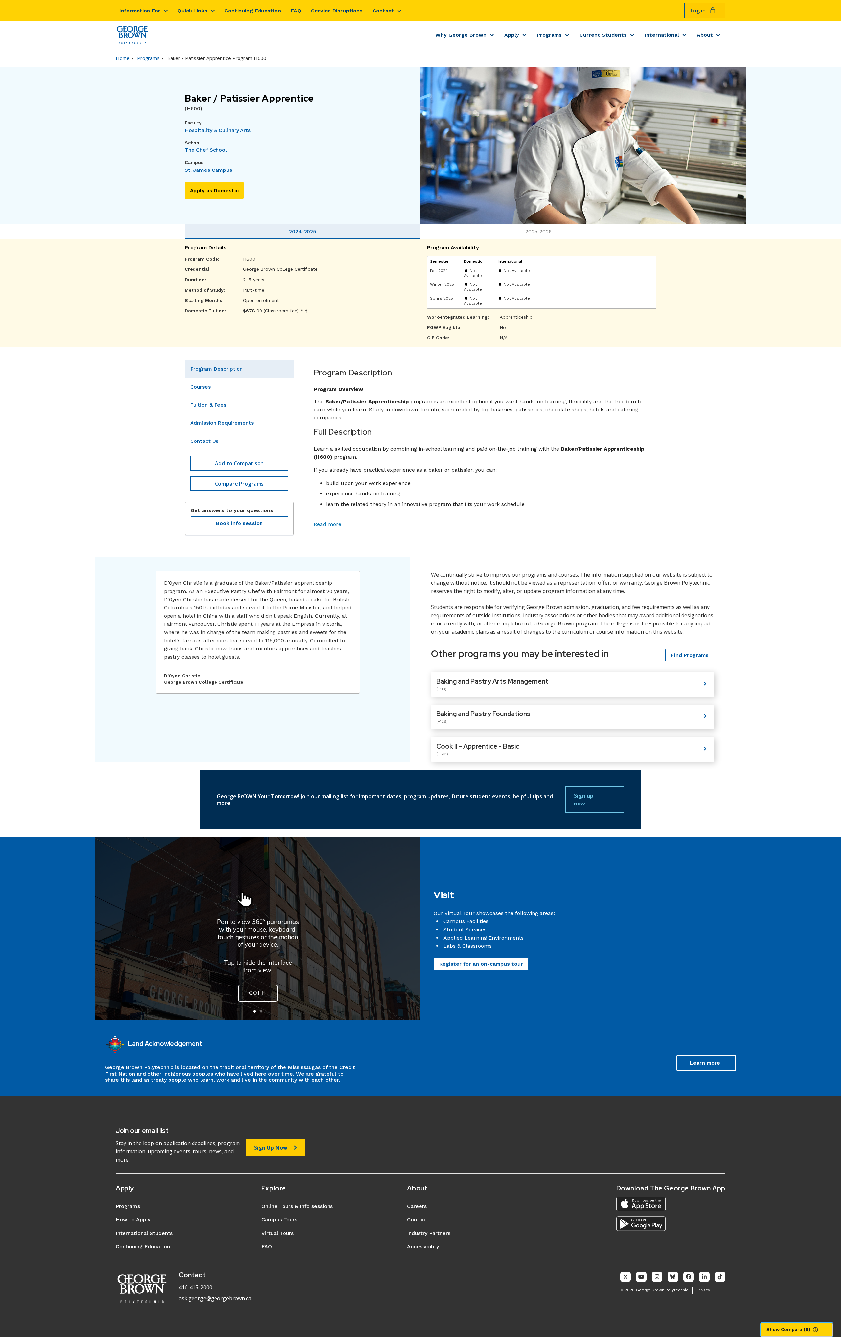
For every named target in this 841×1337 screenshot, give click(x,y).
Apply (511, 35)
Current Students (603, 35)
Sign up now (583, 799)
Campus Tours (279, 1219)
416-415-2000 (195, 1287)
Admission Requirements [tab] (222, 423)
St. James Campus (208, 170)
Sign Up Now (270, 1147)
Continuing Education (252, 11)
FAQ (296, 11)
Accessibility (423, 1246)
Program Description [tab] (216, 369)
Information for (139, 11)
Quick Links (192, 11)
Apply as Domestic (214, 190)
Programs (549, 35)
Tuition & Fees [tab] (208, 405)
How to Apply (133, 1219)
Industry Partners (428, 1233)
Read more (327, 524)
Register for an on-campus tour (481, 964)
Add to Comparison (239, 463)
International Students (144, 1233)
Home (123, 58)
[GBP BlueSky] (673, 1277)
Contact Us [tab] (204, 441)
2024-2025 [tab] (302, 231)
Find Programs (690, 655)
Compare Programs (239, 483)
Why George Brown (461, 35)
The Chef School (206, 150)
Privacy (703, 1290)
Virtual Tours (277, 1233)
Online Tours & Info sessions (297, 1206)
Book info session (239, 523)
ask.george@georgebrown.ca (215, 1298)
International (662, 35)
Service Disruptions (337, 11)
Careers (417, 1206)
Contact (383, 11)
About (705, 35)
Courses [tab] (200, 387)
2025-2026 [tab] (538, 231)
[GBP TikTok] (720, 1277)
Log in (698, 10)
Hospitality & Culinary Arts (218, 130)
